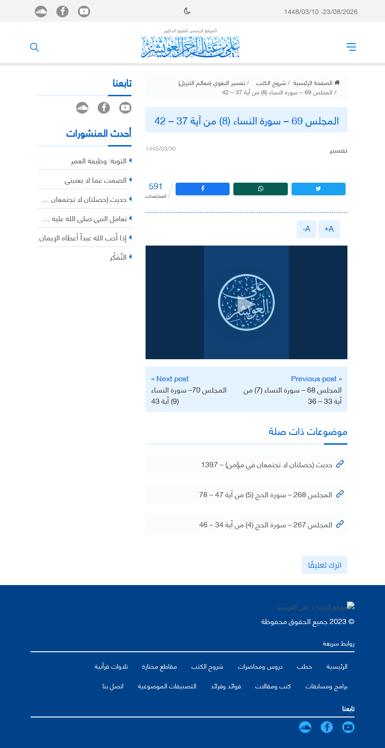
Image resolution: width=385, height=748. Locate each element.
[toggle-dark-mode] (187, 11)
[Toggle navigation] (351, 46)
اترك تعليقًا (324, 565)
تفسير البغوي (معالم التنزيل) (211, 82)
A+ (329, 229)
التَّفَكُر (118, 256)
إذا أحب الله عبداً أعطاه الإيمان (83, 237)
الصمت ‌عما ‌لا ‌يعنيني (96, 179)
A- (306, 229)
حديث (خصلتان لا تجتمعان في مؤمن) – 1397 (266, 463)
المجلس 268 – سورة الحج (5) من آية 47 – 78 (265, 494)
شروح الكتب (271, 82)
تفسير (338, 149)
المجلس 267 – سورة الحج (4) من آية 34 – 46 (265, 524)
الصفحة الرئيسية (313, 82)
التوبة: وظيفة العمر (99, 160)
